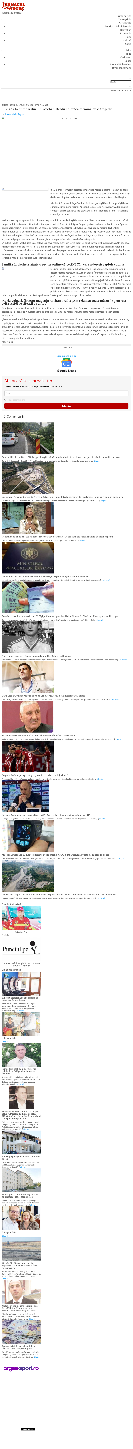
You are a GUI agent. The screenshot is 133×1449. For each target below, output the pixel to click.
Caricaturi (125, 57)
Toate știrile (124, 19)
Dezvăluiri (125, 29)
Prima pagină (124, 16)
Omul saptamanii (121, 67)
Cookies (84, 1441)
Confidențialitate (67, 1441)
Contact (49, 1441)
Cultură (127, 40)
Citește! (97, 461)
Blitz (128, 53)
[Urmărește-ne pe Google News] (66, 365)
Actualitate (125, 22)
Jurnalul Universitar (120, 64)
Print (128, 50)
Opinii (128, 36)
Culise (128, 60)
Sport (128, 43)
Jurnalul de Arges (14, 114)
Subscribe (66, 406)
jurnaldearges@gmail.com (26, 1384)
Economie (125, 33)
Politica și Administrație (118, 26)
